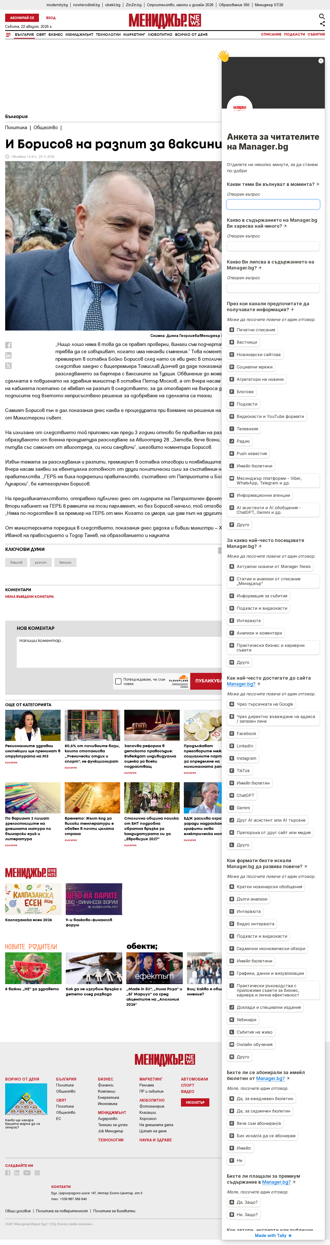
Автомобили (194, 1079)
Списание (271, 34)
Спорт (187, 1085)
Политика (65, 1085)
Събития (316, 34)
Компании (106, 1091)
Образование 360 (234, 5)
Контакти (61, 1187)
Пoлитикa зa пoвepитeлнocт (62, 1211)
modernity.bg (57, 5)
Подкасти (294, 34)
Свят (41, 34)
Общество (66, 1091)
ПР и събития (151, 1091)
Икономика (107, 1104)
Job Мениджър (110, 1131)
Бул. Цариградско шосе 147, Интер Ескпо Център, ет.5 (96, 1193)
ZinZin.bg (134, 5)
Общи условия (18, 1211)
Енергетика (108, 1097)
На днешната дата (156, 1125)
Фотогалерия (151, 1106)
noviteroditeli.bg (86, 5)
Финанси (105, 1085)
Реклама (146, 1085)
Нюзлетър (195, 1102)
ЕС (58, 1118)
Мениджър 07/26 (269, 5)
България (24, 34)
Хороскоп (147, 1118)
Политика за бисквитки (114, 1211)
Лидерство (108, 1118)
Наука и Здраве (155, 1140)
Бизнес (55, 34)
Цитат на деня (153, 1131)
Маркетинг (134, 34)
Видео (187, 1091)
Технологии (108, 34)
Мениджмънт (79, 34)
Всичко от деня (191, 34)
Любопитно (160, 34)
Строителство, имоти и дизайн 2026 (180, 5)
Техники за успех (113, 1125)
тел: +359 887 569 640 (69, 1199)
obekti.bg (112, 5)
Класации (147, 1112)
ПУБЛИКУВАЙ (211, 681)
